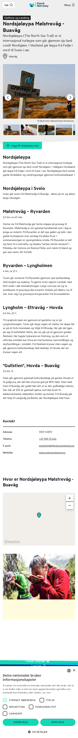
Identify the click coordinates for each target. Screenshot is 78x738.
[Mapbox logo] (12, 542)
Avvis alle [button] (57, 722)
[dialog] (39, 702)
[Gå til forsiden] (39, 4)
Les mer (46, 692)
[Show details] (39, 515)
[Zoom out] (69, 505)
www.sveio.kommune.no (52, 452)
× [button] (74, 670)
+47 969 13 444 (47, 438)
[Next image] (70, 97)
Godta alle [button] (21, 722)
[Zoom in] (69, 498)
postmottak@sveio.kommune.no (56, 445)
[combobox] (69, 670)
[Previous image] (8, 97)
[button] (39, 732)
